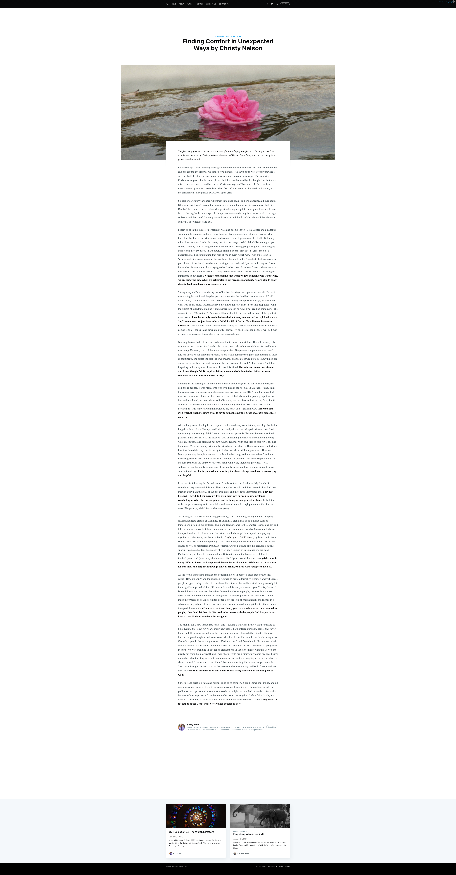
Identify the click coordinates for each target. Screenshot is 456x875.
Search (200, 4)
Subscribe (285, 4)
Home (174, 4)
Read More (272, 727)
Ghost (287, 866)
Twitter (280, 866)
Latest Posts (261, 866)
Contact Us (224, 4)
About (181, 4)
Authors (191, 4)
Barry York (236, 36)
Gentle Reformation (173, 866)
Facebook (271, 866)
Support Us (211, 4)
